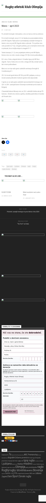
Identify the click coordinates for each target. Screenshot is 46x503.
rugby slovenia (6, 169)
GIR (22, 461)
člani (9, 476)
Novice (15, 22)
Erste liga (32, 458)
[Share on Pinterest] (17, 157)
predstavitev (33, 467)
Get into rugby (16, 461)
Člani (10, 22)
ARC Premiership (31, 454)
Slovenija (14, 169)
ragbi (29, 166)
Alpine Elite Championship (18, 455)
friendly (10, 461)
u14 (12, 473)
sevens (29, 470)
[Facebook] (19, 14)
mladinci (28, 463)
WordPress (22, 492)
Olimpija (23, 166)
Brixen (39, 455)
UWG (30, 473)
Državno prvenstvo (22, 457)
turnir (7, 473)
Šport (15, 476)
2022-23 (4, 22)
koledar (41, 461)
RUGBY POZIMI (6, 192)
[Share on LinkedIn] (23, 157)
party (26, 467)
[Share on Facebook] (10, 157)
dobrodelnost (4, 458)
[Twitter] (23, 14)
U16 (15, 473)
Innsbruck (37, 461)
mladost (34, 464)
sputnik (3, 473)
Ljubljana (17, 166)
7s (10, 454)
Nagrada (42, 464)
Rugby (34, 166)
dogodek (11, 457)
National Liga (5, 467)
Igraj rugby (10, 166)
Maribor (20, 464)
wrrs (34, 473)
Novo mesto (12, 467)
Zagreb (4, 476)
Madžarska (14, 464)
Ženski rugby (25, 476)
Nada (38, 464)
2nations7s (5, 455)
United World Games (23, 473)
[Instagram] (26, 14)
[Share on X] (4, 157)
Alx (34, 492)
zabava (38, 473)
